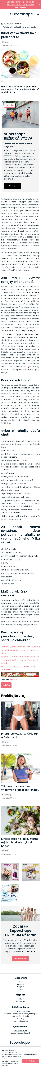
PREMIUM (20, 984)
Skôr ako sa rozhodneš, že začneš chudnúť (20, 656)
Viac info (13, 186)
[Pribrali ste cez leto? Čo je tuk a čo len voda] (20, 715)
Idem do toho (20, 958)
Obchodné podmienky (20, 1016)
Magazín (20, 987)
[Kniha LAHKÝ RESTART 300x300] (31, 872)
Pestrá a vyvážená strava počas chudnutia (20, 647)
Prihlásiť (38, 14)
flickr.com (13, 680)
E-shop (20, 989)
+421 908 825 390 (20, 1031)
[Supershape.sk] (21, 14)
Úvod (21, 982)
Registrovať (20, 1001)
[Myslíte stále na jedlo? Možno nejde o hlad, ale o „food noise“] (20, 820)
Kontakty (20, 1019)
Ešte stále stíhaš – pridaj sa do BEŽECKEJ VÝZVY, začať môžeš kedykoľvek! (20, 5)
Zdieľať (6, 685)
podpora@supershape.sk (20, 1033)
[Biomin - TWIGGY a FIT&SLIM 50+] (10, 872)
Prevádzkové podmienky (20, 1011)
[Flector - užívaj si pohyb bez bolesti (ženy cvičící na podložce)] (10, 893)
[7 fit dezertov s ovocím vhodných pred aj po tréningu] (20, 768)
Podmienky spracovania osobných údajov (20, 1014)
